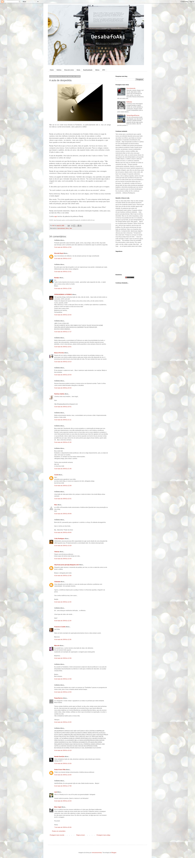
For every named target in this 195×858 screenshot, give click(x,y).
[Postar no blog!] (74, 225)
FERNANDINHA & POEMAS (63, 294)
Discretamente (131, 88)
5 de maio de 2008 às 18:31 (62, 346)
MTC (103, 70)
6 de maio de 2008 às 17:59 (62, 786)
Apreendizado (61, 228)
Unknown (57, 581)
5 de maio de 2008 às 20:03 (62, 375)
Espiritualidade (87, 70)
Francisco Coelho (60, 627)
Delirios (59, 70)
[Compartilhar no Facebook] (78, 225)
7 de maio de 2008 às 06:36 (62, 827)
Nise (55, 505)
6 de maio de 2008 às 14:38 (62, 679)
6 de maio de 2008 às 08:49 (62, 513)
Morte (67, 228)
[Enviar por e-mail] (72, 225)
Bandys (56, 277)
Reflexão (129, 102)
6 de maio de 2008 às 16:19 (62, 750)
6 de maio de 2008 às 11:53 (62, 602)
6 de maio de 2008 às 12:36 (62, 658)
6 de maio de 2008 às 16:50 (62, 775)
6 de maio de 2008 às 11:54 (62, 620)
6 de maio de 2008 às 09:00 (62, 532)
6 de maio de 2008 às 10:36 (62, 575)
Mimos (97, 70)
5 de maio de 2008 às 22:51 (62, 498)
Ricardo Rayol (58, 253)
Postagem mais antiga (103, 835)
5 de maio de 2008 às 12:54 (62, 247)
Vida (70, 228)
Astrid (56, 475)
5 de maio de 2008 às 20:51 (62, 406)
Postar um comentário (58, 831)
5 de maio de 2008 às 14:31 (62, 271)
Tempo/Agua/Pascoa (133, 115)
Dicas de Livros (69, 70)
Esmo (78, 70)
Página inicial (80, 835)
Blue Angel (57, 807)
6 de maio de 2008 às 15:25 (62, 722)
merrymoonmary (97, 852)
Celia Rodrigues (59, 538)
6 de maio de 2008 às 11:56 (62, 639)
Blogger (113, 852)
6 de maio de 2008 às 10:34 (62, 558)
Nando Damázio (59, 756)
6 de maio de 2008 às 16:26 (62, 763)
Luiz (55, 792)
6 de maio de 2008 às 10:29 (62, 545)
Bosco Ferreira (59, 353)
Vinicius (56, 551)
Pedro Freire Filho (60, 769)
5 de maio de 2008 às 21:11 (62, 420)
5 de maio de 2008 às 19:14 (62, 361)
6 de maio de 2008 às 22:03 (62, 801)
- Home (51, 70)
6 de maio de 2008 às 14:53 (62, 692)
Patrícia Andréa (59, 394)
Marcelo (56, 645)
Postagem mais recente (57, 835)
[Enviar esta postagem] (68, 225)
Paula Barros (58, 698)
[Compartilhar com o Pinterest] (81, 225)
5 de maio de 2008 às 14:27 (62, 258)
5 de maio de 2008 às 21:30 (62, 442)
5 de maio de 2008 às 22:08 (62, 485)
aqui (55, 216)
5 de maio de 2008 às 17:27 (62, 331)
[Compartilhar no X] (76, 225)
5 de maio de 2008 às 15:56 (62, 288)
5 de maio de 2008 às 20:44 (62, 388)
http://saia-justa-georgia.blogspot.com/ (66, 565)
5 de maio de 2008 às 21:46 (62, 468)
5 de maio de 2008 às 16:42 (62, 315)
